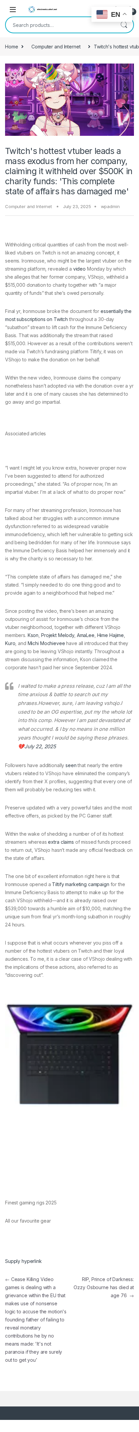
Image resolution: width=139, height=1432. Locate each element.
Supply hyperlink (23, 1261)
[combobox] (60, 25)
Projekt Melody (57, 635)
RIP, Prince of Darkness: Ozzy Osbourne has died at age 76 (104, 1287)
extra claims (61, 842)
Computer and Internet (55, 46)
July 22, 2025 (40, 746)
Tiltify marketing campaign (80, 884)
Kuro (10, 643)
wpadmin (110, 206)
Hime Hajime (110, 635)
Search (123, 25)
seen (70, 765)
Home (11, 46)
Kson (33, 635)
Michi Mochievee (46, 643)
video (79, 269)
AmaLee (85, 635)
